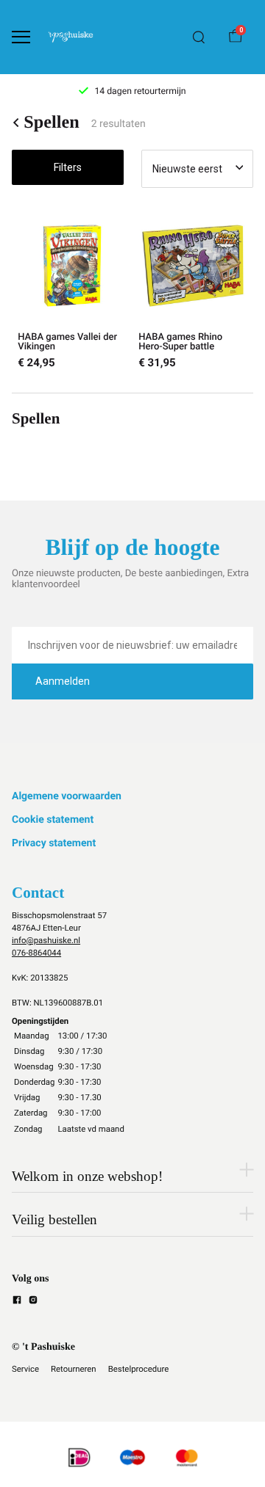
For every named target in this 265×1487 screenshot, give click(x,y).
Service (25, 1369)
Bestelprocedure (138, 1369)
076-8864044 (36, 953)
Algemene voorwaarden (66, 796)
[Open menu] (21, 37)
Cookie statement (52, 820)
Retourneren (73, 1369)
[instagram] (33, 1302)
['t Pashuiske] (70, 37)
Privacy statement (54, 843)
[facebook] (17, 1302)
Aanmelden (62, 681)
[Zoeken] (198, 37)
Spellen (52, 122)
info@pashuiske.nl (46, 940)
